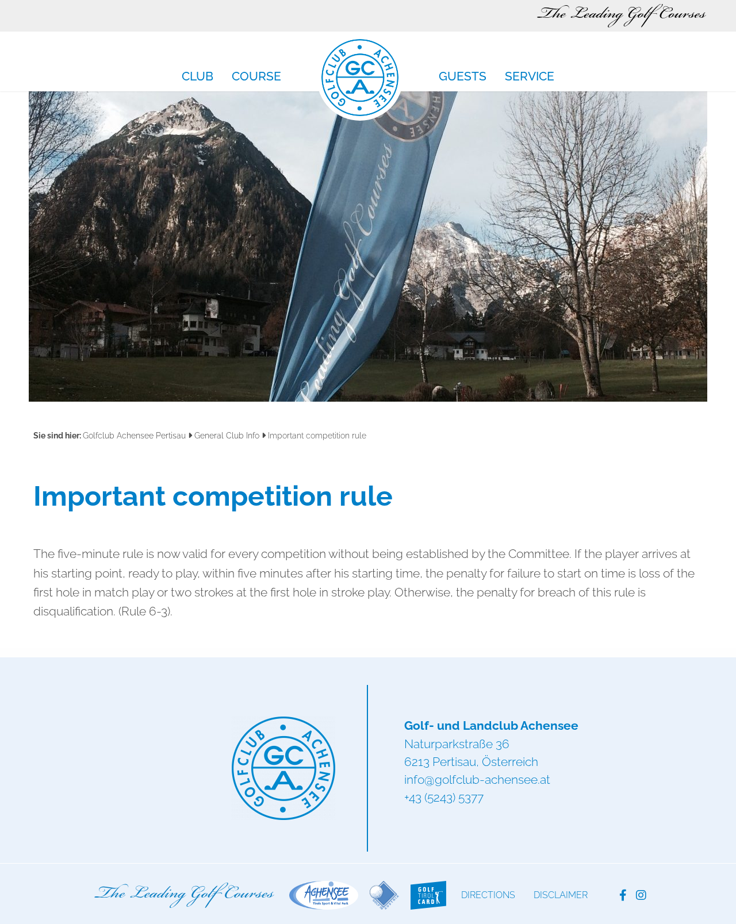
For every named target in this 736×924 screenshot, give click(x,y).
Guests (462, 77)
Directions (488, 895)
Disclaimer (561, 895)
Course (256, 77)
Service (529, 77)
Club (197, 77)
